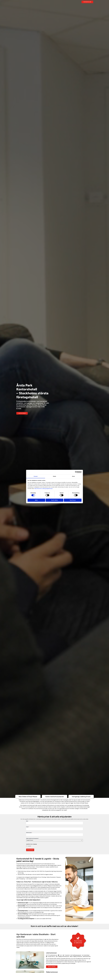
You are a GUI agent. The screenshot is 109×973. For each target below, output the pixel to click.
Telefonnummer (29, 832)
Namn (27, 821)
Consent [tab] (35, 476)
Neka (36, 500)
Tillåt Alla (73, 500)
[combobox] (54, 840)
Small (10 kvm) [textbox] (30, 840)
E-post (27, 826)
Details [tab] (54, 476)
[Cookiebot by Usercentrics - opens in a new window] (75, 472)
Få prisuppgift (30, 849)
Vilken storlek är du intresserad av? (32, 838)
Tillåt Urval (54, 500)
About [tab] (73, 476)
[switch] (47, 495)
